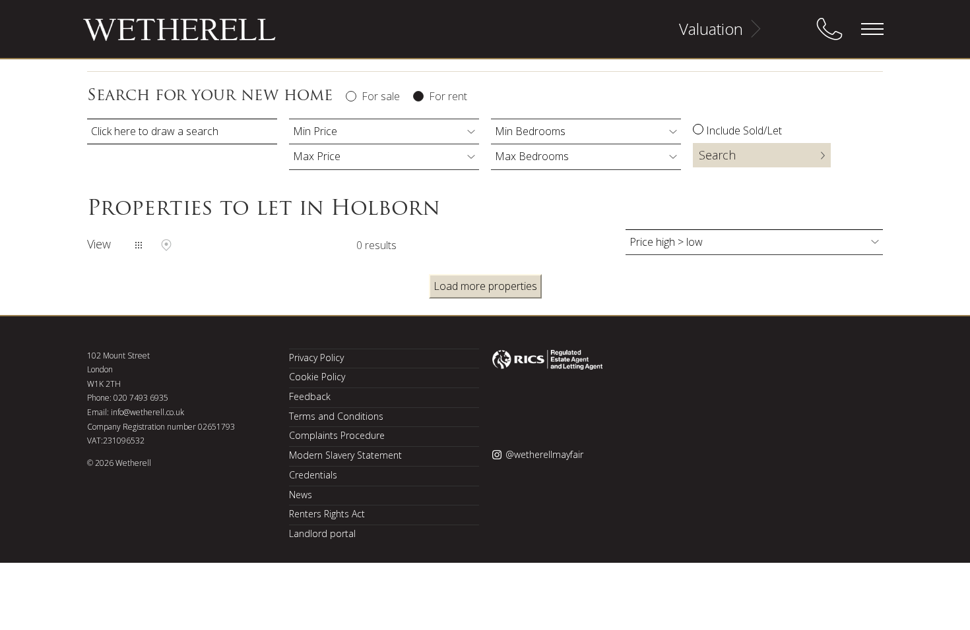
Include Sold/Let (744, 130)
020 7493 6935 (140, 397)
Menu (872, 29)
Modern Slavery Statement (345, 455)
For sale (381, 96)
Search (717, 155)
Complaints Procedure (337, 435)
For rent (448, 96)
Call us (829, 29)
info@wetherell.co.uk (147, 412)
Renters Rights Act (327, 513)
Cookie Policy (317, 376)
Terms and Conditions (336, 416)
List (139, 245)
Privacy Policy (316, 357)
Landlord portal (322, 533)
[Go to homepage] (163, 36)
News (300, 494)
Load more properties (485, 286)
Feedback (310, 396)
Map (166, 245)
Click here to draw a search (154, 131)
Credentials (313, 475)
